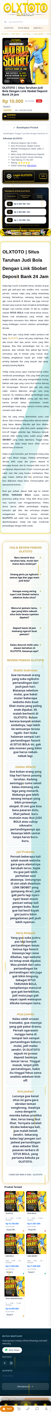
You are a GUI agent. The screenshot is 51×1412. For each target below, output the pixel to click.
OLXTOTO (8, 28)
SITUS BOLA (23, 28)
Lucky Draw (11, 196)
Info (43, 176)
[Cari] (5, 22)
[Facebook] (4, 1363)
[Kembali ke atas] (45, 1393)
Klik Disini (31, 165)
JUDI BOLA (38, 28)
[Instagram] (11, 1363)
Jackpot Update (39, 196)
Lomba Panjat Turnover (26, 196)
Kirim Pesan (14, 1350)
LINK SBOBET (38, 34)
